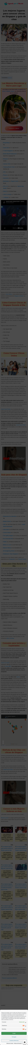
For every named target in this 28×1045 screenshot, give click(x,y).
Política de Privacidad (18, 1043)
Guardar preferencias (14, 1040)
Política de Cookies (9, 1043)
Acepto (14, 1033)
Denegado (14, 1036)
